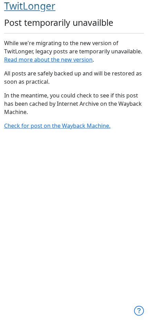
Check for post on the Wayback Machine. (57, 126)
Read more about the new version (48, 59)
